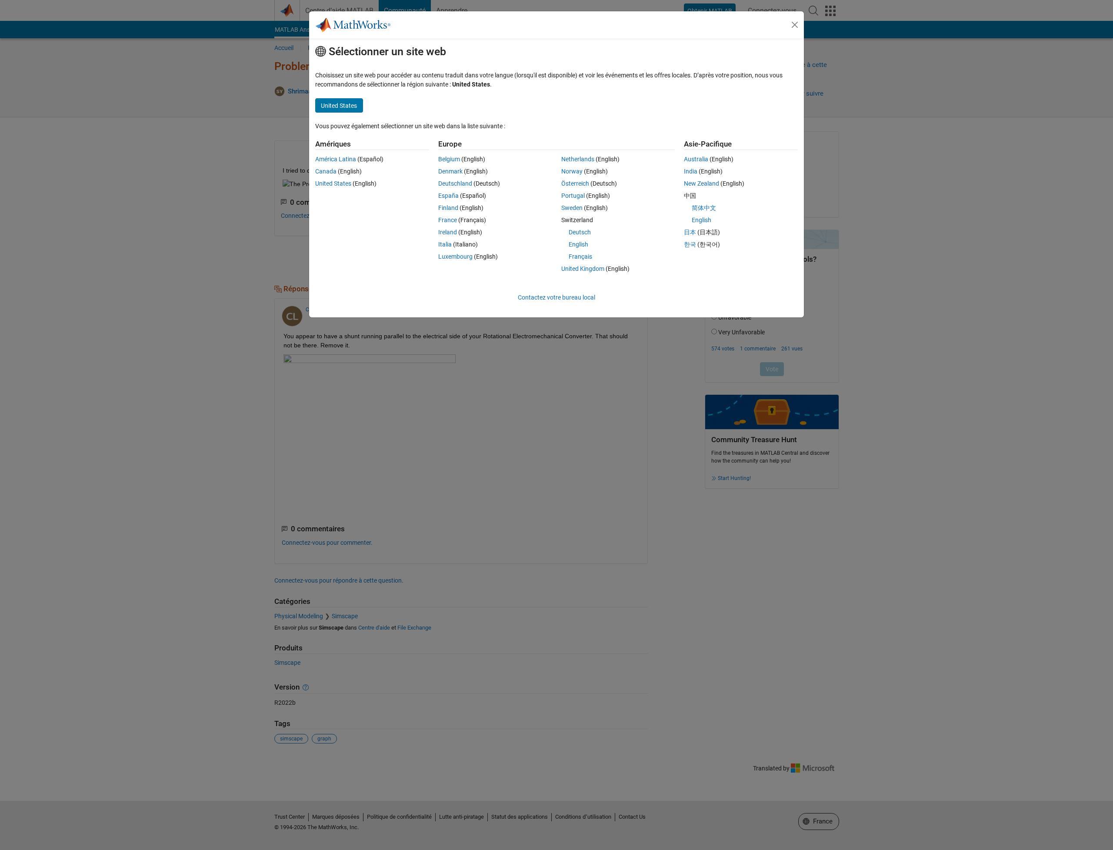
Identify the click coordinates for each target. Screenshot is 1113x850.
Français (580, 256)
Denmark (450, 171)
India (690, 171)
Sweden (572, 207)
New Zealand (701, 183)
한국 (690, 244)
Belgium (449, 159)
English (578, 244)
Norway (572, 171)
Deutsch (580, 232)
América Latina (335, 159)
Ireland (447, 232)
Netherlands (577, 159)
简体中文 (704, 207)
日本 (690, 232)
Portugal (573, 195)
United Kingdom (582, 268)
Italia (445, 244)
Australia (696, 159)
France (447, 220)
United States (333, 183)
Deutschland (455, 183)
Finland (448, 207)
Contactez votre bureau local (556, 297)
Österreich (575, 183)
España (448, 195)
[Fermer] (795, 25)
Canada (326, 171)
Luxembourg (455, 256)
